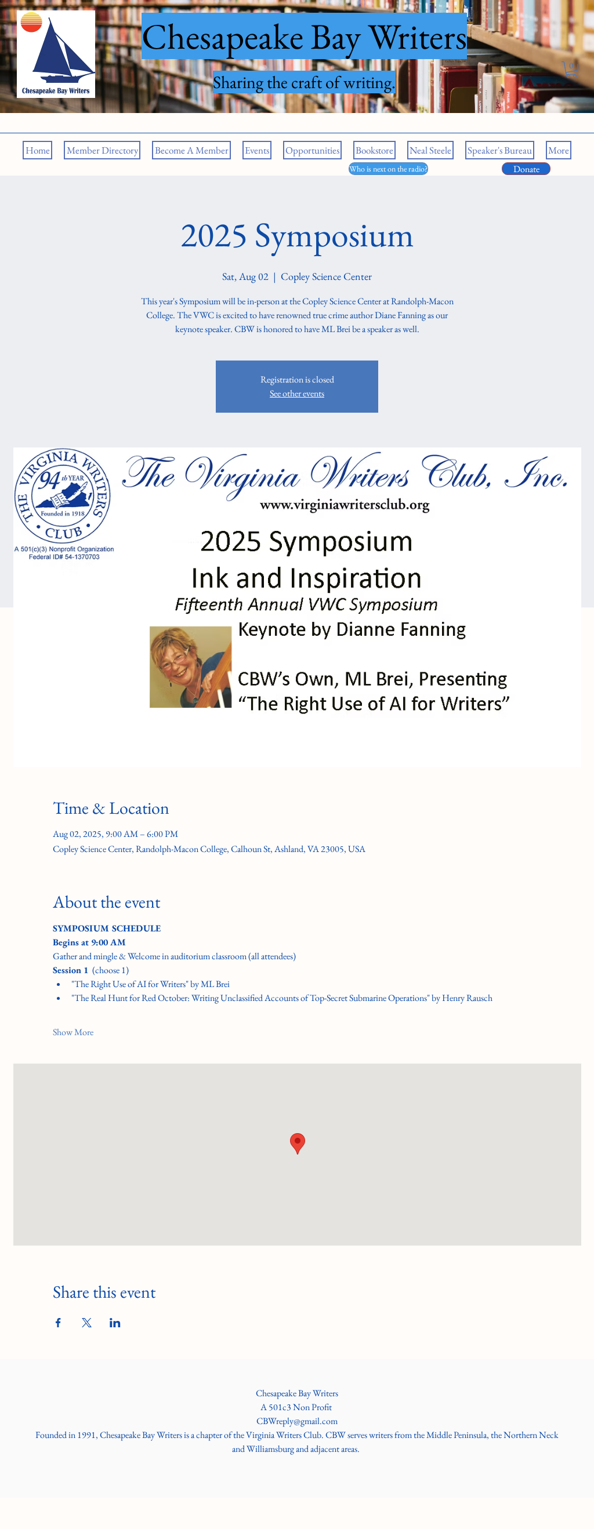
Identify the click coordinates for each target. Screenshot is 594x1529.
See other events (297, 393)
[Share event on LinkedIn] (115, 1322)
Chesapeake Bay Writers (297, 1393)
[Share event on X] (86, 1322)
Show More (73, 1032)
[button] (571, 69)
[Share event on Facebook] (58, 1322)
